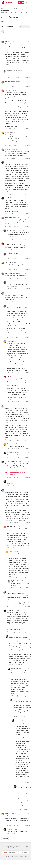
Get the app (23, 852)
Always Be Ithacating (13, 307)
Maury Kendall (11, 444)
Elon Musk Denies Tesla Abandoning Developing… (13, 9)
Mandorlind (8, 198)
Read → (3, 21)
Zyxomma (8, 149)
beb (6, 41)
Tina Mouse (10, 70)
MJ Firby (13, 581)
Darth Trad (10, 610)
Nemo (7, 90)
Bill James (8, 217)
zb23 (6, 490)
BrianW (7, 132)
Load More (5, 838)
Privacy (26, 846)
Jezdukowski (11, 481)
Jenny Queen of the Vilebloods (16, 593)
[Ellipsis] (28, 41)
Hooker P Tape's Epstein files (13, 244)
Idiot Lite (9, 452)
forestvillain (8, 81)
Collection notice (18, 848)
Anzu (6, 406)
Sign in (27, 2)
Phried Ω (9, 829)
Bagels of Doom (10, 262)
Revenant (10, 341)
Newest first (25, 27)
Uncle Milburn (9, 461)
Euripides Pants (9, 293)
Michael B (8, 813)
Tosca (11, 551)
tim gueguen (11, 526)
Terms (10, 848)
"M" (8, 376)
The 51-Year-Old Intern (12, 273)
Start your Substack (11, 852)
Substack (7, 856)
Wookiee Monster (10, 162)
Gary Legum (4, 12)
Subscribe (21, 2)
